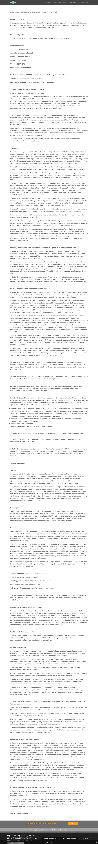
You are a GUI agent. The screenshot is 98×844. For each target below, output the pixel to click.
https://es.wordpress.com (30, 584)
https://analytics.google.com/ (36, 573)
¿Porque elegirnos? (60, 3)
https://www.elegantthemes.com (43, 588)
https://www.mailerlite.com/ (32, 577)
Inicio (48, 3)
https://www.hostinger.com (40, 580)
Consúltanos (83, 3)
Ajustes (85, 838)
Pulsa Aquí (73, 823)
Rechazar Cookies (69, 838)
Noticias (73, 3)
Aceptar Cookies (50, 838)
